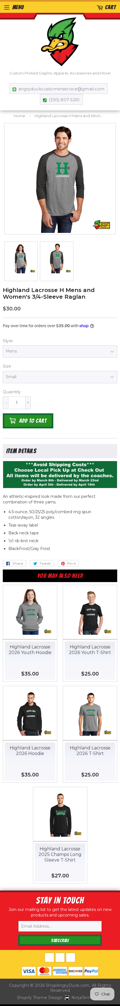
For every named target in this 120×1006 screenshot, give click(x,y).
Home (19, 116)
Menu (18, 7)
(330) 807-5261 (64, 99)
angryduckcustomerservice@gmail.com (61, 88)
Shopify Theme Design (40, 997)
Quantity (12, 391)
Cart (110, 7)
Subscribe (60, 940)
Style (8, 340)
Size (7, 366)
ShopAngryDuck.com (68, 985)
